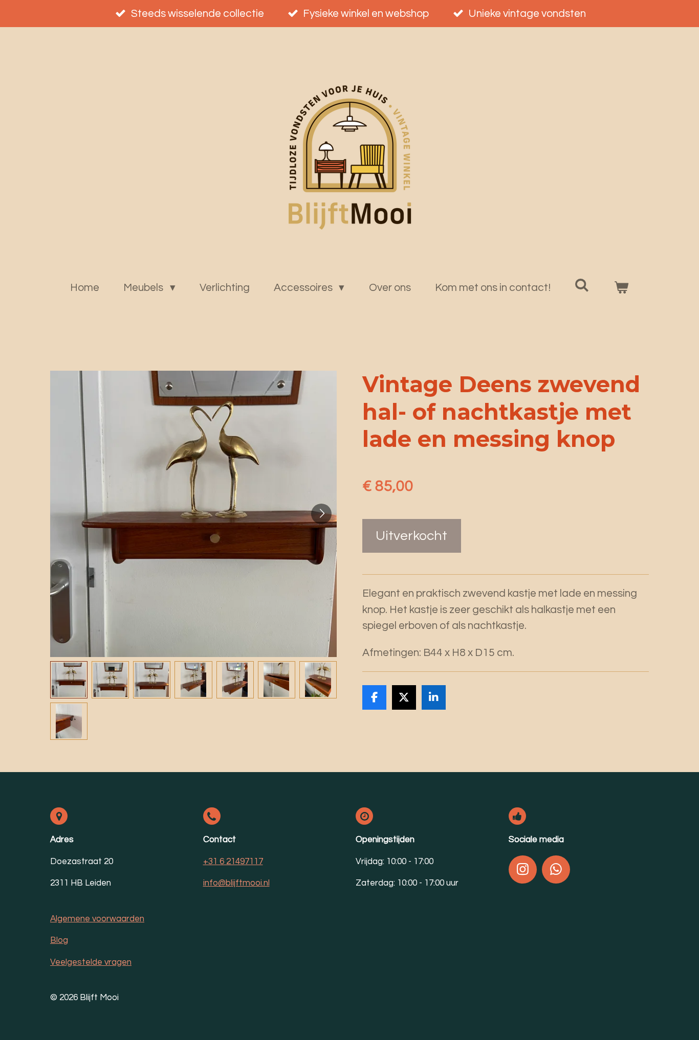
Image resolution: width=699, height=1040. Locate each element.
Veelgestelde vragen (91, 962)
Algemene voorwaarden (97, 918)
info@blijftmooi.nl (236, 883)
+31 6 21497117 (233, 861)
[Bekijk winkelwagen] (621, 288)
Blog (59, 940)
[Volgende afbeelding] (321, 514)
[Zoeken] (582, 285)
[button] (69, 679)
